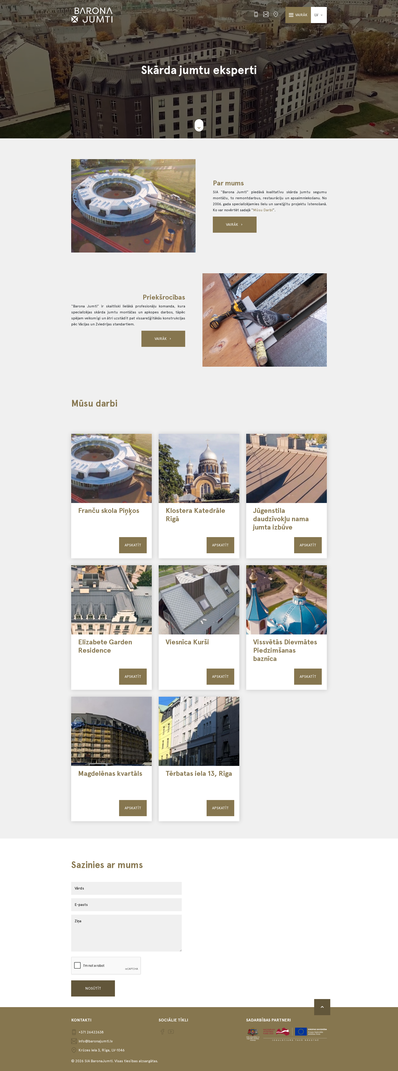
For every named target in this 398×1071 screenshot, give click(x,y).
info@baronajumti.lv (96, 1041)
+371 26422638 (91, 1032)
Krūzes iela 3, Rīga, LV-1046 (102, 1050)
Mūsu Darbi (263, 210)
